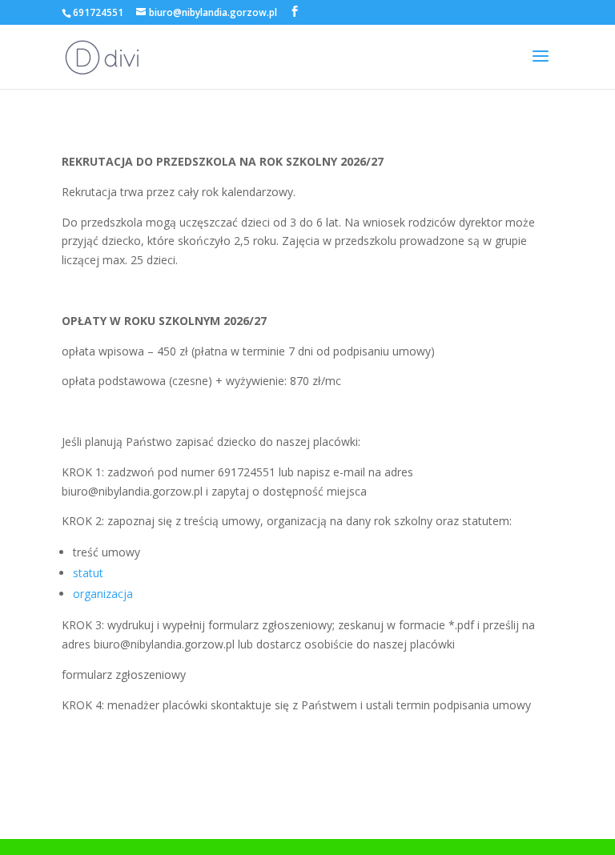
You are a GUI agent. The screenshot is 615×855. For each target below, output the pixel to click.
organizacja (103, 593)
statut (88, 572)
